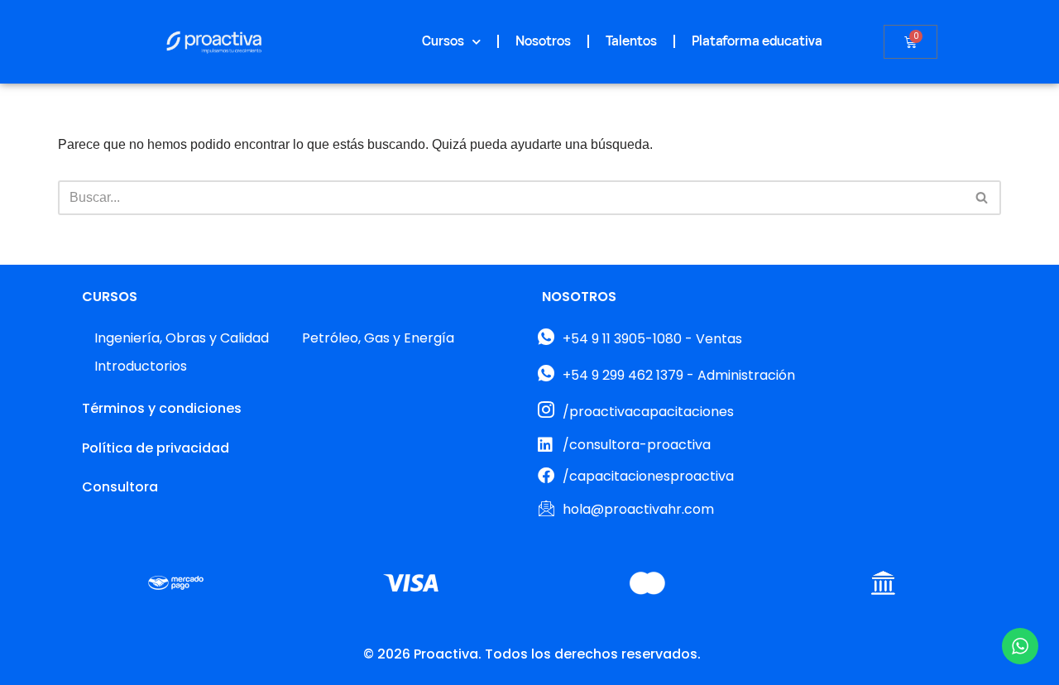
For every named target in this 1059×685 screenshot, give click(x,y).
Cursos (443, 41)
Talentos (631, 41)
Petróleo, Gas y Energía (378, 337)
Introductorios (140, 366)
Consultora (120, 486)
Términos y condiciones (162, 408)
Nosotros (543, 41)
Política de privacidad (155, 447)
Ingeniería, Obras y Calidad (181, 337)
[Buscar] (982, 197)
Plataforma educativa (757, 41)
